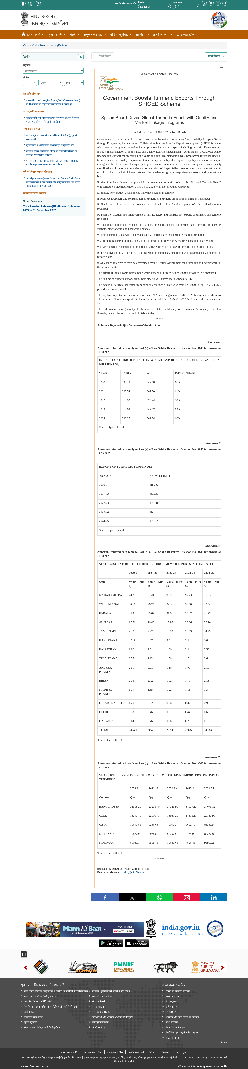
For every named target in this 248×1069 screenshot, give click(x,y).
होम (24, 45)
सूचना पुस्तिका (30, 1022)
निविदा (152, 1052)
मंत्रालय (26, 65)
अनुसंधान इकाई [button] (93, 34)
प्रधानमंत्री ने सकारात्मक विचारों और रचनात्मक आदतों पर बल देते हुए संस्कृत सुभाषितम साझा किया (52, 162)
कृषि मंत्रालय (172, 1006)
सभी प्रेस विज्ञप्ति (37, 45)
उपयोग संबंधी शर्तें (136, 1052)
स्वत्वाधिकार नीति (115, 1052)
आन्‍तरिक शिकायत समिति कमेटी (38, 1001)
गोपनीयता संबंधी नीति (92, 1052)
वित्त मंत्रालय (171, 1001)
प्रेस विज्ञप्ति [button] (55, 34)
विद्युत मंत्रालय (172, 1037)
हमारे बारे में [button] (33, 34)
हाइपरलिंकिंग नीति (69, 1052)
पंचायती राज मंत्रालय (175, 1027)
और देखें (223, 1042)
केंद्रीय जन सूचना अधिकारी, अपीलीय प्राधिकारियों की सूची (50, 1006)
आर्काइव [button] (140, 34)
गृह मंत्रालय (171, 1011)
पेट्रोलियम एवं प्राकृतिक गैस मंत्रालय (182, 1032)
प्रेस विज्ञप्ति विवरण (58, 45)
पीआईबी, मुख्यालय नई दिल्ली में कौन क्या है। (112, 991)
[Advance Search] (224, 3)
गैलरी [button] (73, 34)
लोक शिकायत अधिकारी (102, 996)
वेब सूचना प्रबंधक (100, 1022)
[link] (85, 928)
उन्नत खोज (187, 34)
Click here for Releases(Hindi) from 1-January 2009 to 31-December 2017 (52, 208)
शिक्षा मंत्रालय (172, 1022)
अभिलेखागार (166, 1052)
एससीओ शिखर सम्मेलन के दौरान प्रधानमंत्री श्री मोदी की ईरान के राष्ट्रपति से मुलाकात (51, 153)
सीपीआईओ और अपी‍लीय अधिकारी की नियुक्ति (112, 1017)
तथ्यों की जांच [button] (161, 34)
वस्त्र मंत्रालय (172, 996)
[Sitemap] (218, 3)
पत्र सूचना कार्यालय (49, 23)
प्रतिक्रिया (182, 1052)
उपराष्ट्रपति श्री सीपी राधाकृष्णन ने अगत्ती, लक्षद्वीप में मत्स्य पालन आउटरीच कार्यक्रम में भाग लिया (52, 119)
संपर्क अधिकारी (98, 1001)
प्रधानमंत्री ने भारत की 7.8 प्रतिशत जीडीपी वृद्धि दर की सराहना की (51, 137)
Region (141, 2)
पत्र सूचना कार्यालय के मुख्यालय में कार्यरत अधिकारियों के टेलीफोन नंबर (56, 991)
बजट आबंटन (98, 1006)
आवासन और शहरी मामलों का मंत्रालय (182, 1017)
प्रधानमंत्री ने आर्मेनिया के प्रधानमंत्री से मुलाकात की (50, 145)
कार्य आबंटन (29, 1011)
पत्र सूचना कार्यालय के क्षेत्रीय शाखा (40, 996)
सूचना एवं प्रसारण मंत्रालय (178, 991)
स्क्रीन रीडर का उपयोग (125, 3)
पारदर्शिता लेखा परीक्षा (33, 1017)
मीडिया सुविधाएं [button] (119, 34)
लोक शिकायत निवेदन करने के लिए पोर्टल (42, 1027)
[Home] (23, 34)
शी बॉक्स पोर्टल (98, 1027)
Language (177, 2)
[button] (204, 3)
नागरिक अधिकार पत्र (101, 1011)
